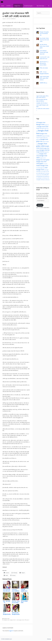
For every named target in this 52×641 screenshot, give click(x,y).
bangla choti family (45, 135)
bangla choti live (40, 152)
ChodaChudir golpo (28, 5)
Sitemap (49, 639)
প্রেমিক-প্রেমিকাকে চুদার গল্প (46, 176)
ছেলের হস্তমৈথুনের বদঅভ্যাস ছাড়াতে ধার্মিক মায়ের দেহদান (44, 52)
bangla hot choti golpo (42, 160)
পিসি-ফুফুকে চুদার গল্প (40, 176)
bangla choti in (13, 620)
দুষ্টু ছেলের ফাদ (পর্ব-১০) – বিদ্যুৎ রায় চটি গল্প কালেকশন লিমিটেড (44, 63)
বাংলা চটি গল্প (8, 5)
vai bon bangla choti (43, 171)
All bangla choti (40, 122)
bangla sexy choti (41, 161)
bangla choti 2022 (40, 128)
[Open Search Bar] (48, 6)
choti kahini (45, 163)
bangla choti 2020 (42, 126)
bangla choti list (44, 150)
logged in (11, 630)
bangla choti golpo (39, 137)
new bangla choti (20, 620)
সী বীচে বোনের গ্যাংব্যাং (44, 68)
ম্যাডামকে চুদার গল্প (47, 179)
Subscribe (40, 205)
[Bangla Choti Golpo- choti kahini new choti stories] (2, 2)
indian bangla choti (42, 165)
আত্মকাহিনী (39, 173)
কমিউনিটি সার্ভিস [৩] (43, 83)
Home (2, 5)
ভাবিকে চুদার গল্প (43, 179)
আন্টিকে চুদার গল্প (43, 173)
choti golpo (39, 163)
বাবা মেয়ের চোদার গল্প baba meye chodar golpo (44, 46)
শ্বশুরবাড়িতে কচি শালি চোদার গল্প (41, 103)
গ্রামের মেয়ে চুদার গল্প (39, 174)
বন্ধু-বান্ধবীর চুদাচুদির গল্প (39, 178)
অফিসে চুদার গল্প (26, 620)
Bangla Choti (17, 5)
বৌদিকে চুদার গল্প (46, 178)
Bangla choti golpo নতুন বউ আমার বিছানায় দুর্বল (44, 33)
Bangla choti (6, 620)
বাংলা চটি (43, 178)
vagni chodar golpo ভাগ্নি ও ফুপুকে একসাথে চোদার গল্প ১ (44, 78)
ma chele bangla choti (40, 167)
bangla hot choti (43, 157)
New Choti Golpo (40, 5)
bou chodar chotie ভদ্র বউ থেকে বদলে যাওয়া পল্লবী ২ (44, 39)
